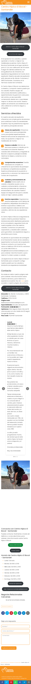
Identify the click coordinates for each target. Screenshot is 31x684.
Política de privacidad (13, 678)
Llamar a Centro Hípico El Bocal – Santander (15, 47)
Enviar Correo (15, 550)
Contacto (4, 678)
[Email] (28, 613)
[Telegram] (24, 613)
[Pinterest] (11, 613)
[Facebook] (3, 613)
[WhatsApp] (15, 613)
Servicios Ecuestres (7, 606)
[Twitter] (7, 613)
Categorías (23, 678)
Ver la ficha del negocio (15, 54)
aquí (22, 281)
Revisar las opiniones (15, 583)
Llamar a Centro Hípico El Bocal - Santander (15, 288)
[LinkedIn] (19, 613)
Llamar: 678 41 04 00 (15, 545)
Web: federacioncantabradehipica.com (15, 589)
